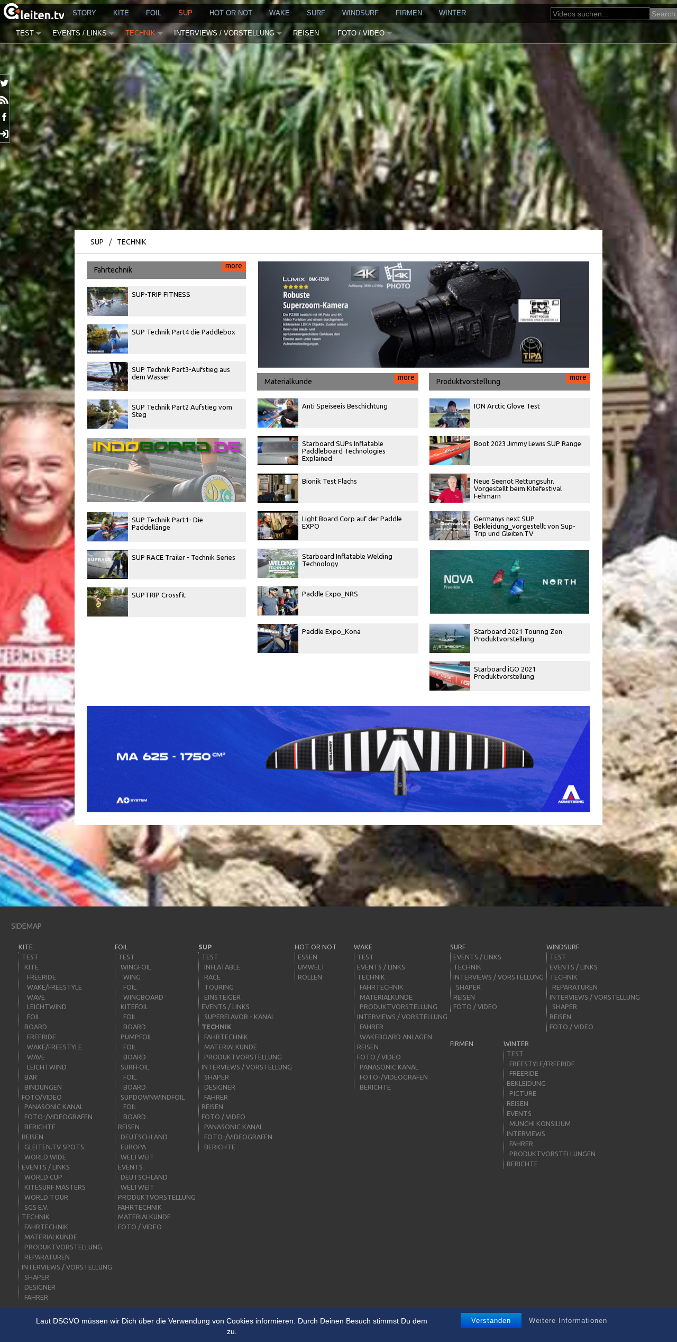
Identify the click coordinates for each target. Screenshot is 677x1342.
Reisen (306, 33)
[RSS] (5, 100)
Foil (153, 13)
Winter (452, 13)
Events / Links (79, 33)
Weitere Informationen (568, 1321)
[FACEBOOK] (5, 116)
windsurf (360, 13)
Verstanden (491, 1321)
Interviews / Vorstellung (224, 33)
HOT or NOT (230, 13)
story (84, 13)
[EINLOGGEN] (5, 133)
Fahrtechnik (168, 267)
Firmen (409, 13)
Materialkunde (339, 379)
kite (121, 13)
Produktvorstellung (511, 379)
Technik (140, 33)
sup (185, 13)
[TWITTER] (5, 83)
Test (25, 33)
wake (279, 13)
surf (316, 13)
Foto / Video (361, 33)
